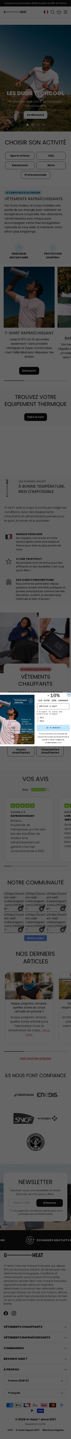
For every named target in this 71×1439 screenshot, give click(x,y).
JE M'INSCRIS (53, 728)
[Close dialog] (69, 694)
